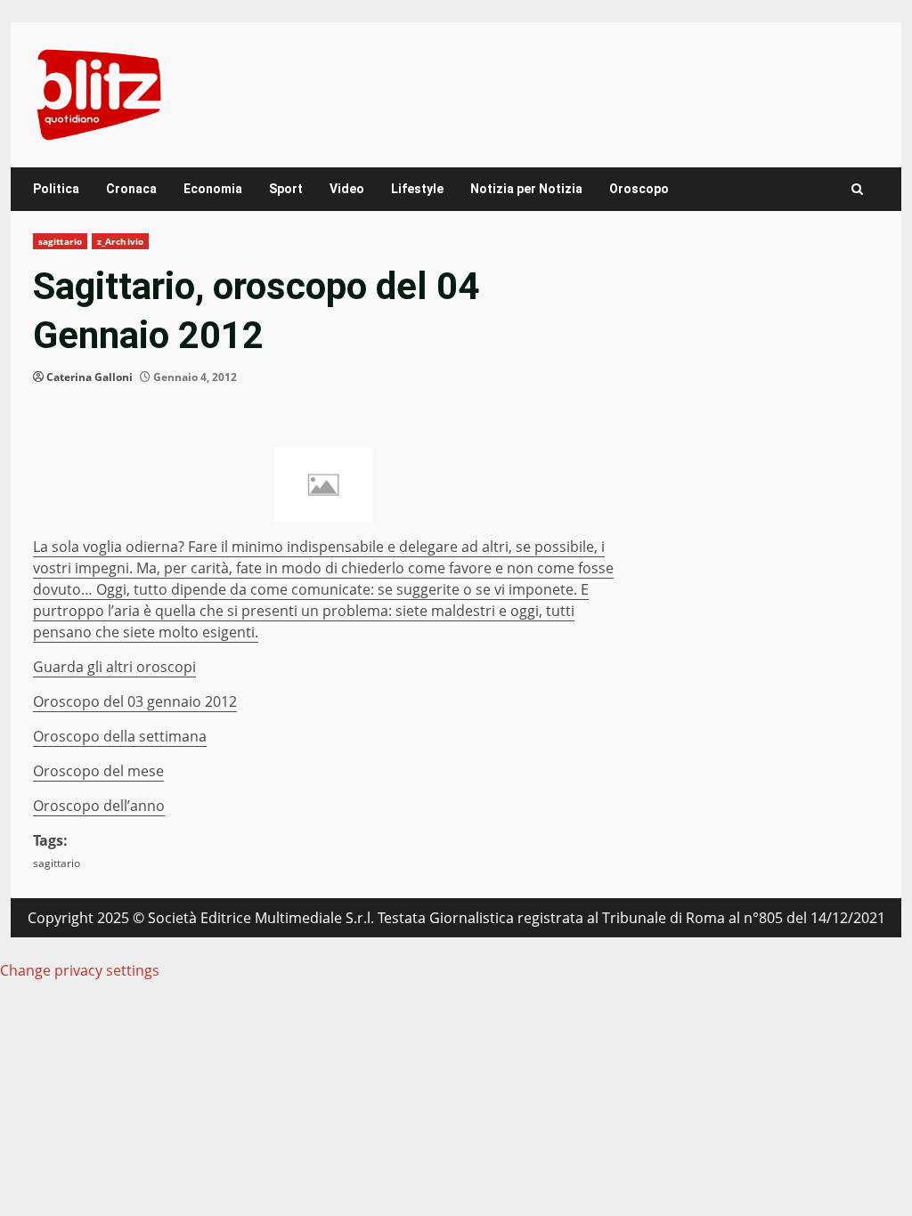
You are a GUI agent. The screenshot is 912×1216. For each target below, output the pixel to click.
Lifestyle (417, 189)
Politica (56, 189)
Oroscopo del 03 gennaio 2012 (135, 701)
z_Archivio (120, 241)
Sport (286, 189)
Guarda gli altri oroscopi (114, 667)
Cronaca (131, 189)
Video (347, 189)
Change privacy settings (79, 970)
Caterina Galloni (89, 377)
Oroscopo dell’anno (99, 805)
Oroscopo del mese (98, 771)
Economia (212, 189)
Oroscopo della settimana (120, 736)
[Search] (857, 189)
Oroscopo (639, 189)
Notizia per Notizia (526, 189)
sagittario (60, 241)
